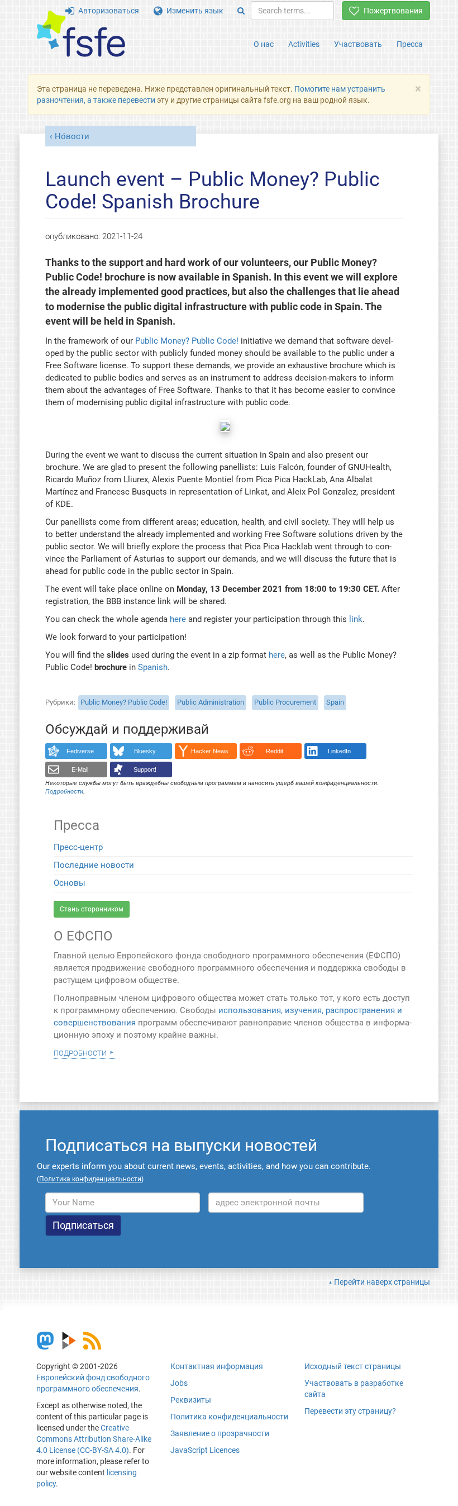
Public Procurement (285, 702)
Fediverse (80, 751)
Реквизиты (190, 1399)
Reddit (274, 751)
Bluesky (145, 751)
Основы (69, 883)
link (355, 619)
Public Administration (210, 702)
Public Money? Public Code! (188, 341)
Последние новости (94, 865)
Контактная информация (216, 1366)
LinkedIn (339, 751)
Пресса (410, 44)
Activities (303, 44)
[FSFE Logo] (81, 34)
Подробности (80, 1052)
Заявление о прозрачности (219, 1433)
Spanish (153, 667)
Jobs (179, 1383)
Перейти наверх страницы (382, 1281)
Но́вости (72, 136)
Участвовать (358, 44)
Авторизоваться (106, 10)
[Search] (241, 11)
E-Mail (79, 769)
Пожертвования (391, 10)
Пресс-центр (78, 847)
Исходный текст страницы (352, 1366)
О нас (264, 44)
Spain (335, 702)
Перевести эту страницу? (350, 1411)
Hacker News (209, 751)
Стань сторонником (91, 909)
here (178, 619)
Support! (144, 769)
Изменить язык (193, 10)
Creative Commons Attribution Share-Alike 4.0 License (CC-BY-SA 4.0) (93, 1439)
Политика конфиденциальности (229, 1416)
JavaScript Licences (205, 1450)
